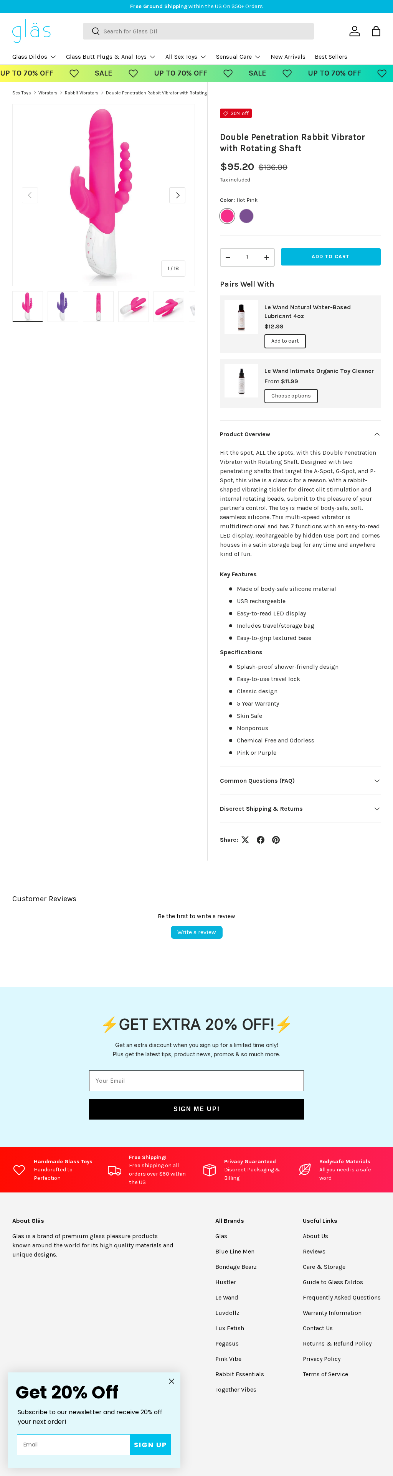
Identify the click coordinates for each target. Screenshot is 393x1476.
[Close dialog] (340, 673)
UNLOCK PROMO (273, 785)
